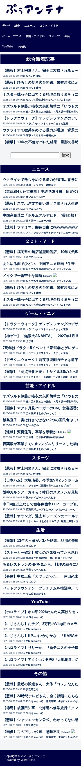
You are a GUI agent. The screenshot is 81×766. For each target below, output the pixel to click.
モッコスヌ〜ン (34, 208)
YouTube (7, 46)
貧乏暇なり (32, 689)
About (6, 25)
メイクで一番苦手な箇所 (22, 276)
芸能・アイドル (35, 36)
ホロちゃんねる (34, 617)
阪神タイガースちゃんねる (41, 497)
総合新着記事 (40, 59)
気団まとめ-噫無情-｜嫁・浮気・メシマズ (49, 557)
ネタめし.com (34, 257)
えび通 (30, 341)
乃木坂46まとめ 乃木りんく (41, 413)
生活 (67, 36)
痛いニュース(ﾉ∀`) (36, 196)
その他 (22, 46)
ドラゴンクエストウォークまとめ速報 (47, 123)
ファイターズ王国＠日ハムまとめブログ (48, 485)
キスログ (31, 545)
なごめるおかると (36, 593)
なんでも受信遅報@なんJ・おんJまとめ (48, 99)
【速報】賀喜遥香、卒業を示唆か (30, 432)
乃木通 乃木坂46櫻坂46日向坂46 (45, 437)
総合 (17, 25)
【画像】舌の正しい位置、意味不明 (31, 732)
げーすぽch (32, 425)
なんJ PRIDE (33, 75)
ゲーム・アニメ (11, 36)
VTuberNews (33, 629)
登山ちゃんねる (34, 713)
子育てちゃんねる (36, 569)
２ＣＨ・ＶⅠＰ (49, 25)
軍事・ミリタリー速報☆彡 (41, 135)
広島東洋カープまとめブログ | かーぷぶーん (50, 509)
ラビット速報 (33, 87)
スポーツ (54, 36)
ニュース (29, 25)
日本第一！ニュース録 (38, 220)
